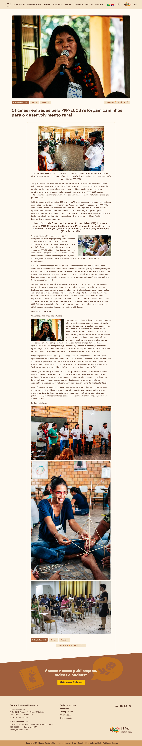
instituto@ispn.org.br (28, 705)
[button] (118, 102)
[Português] (109, 4)
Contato (99, 4)
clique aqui (46, 311)
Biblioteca (78, 4)
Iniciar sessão (66, 718)
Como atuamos (34, 4)
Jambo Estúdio (50, 743)
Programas (58, 4)
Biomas (47, 4)
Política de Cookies (110, 743)
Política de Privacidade (93, 743)
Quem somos (19, 4)
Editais (68, 4)
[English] (112, 4)
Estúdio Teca (77, 743)
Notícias (89, 4)
